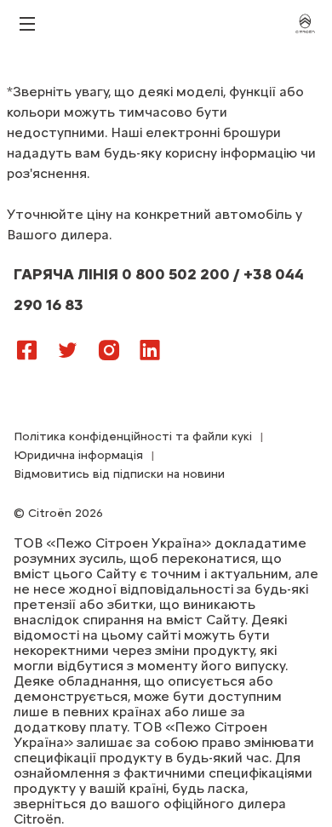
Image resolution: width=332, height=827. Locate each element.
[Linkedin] (149, 349)
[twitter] (68, 349)
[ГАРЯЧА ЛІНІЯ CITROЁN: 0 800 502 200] (184, 342)
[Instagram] (109, 349)
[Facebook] (27, 349)
